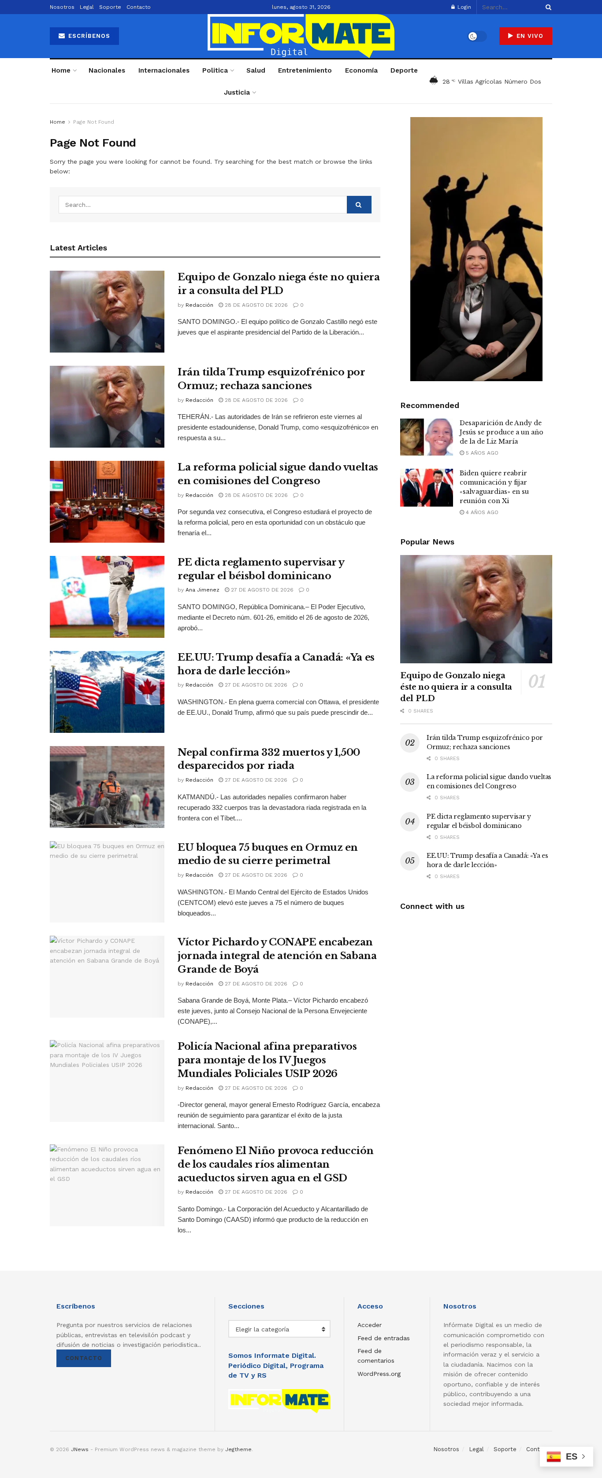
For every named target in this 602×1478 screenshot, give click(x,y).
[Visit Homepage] (301, 36)
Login (463, 7)
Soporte (110, 7)
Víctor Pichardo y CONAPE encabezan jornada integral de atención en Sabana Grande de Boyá (277, 955)
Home (61, 70)
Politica (215, 70)
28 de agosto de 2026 (255, 305)
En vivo (528, 36)
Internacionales (164, 70)
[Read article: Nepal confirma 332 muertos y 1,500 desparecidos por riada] (107, 787)
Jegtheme (238, 1449)
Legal (87, 7)
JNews (80, 1449)
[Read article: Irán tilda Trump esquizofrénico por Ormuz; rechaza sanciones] (107, 407)
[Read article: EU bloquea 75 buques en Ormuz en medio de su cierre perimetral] (107, 882)
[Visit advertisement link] (476, 249)
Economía (361, 70)
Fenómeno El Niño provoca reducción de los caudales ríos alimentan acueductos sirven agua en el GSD (276, 1164)
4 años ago (481, 512)
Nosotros (62, 7)
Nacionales (107, 70)
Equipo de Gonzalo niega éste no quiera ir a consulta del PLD (456, 687)
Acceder (369, 1324)
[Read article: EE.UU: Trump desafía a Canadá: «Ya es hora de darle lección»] (107, 692)
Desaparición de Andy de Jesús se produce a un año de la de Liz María (501, 432)
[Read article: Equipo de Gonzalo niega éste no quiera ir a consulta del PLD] (107, 312)
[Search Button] (547, 7)
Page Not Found (93, 122)
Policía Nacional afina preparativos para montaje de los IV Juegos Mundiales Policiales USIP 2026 (267, 1060)
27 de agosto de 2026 (261, 590)
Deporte (404, 70)
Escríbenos (88, 36)
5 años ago (481, 453)
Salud (255, 70)
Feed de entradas (383, 1338)
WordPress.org (379, 1373)
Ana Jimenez (202, 590)
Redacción (199, 305)
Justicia (237, 92)
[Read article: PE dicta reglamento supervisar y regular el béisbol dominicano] (107, 597)
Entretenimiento (305, 70)
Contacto (138, 7)
